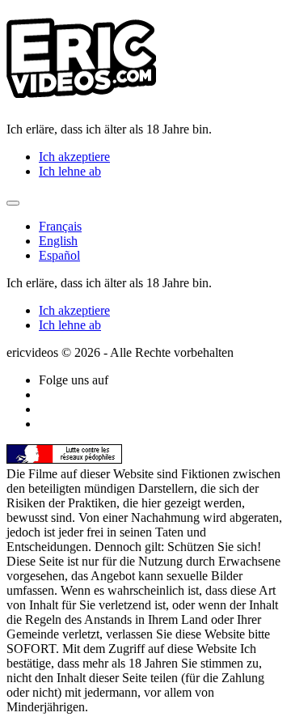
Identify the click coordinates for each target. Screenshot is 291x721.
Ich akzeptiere (74, 156)
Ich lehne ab (70, 171)
